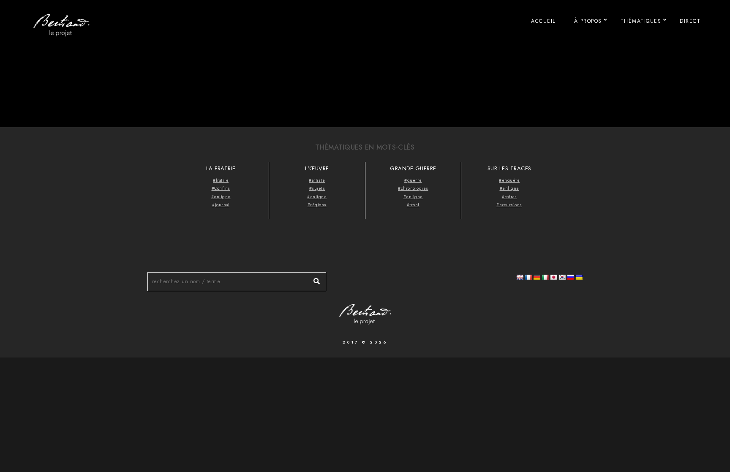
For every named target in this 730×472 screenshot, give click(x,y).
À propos (588, 21)
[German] (536, 277)
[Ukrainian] (579, 277)
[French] (528, 277)
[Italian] (545, 277)
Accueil (543, 21)
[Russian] (570, 277)
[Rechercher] (313, 279)
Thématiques (641, 21)
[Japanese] (553, 277)
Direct (690, 21)
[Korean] (562, 277)
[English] (519, 277)
